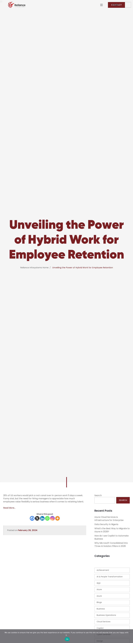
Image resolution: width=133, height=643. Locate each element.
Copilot (100, 628)
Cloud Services (103, 621)
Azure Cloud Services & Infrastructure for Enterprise (109, 519)
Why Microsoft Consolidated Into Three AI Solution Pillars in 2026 (111, 544)
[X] (37, 518)
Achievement (103, 570)
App (99, 583)
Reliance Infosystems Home (34, 267)
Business (101, 608)
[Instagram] (52, 518)
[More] (57, 518)
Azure (99, 589)
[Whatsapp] (47, 518)
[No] (129, 636)
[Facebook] (32, 518)
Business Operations (106, 615)
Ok (67, 639)
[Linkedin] (42, 518)
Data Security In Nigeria (106, 524)
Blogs (99, 602)
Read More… (9, 507)
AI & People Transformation (110, 576)
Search (98, 495)
